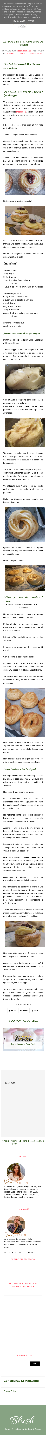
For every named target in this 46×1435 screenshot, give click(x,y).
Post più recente (10, 1141)
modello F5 (21, 112)
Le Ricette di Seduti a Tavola (30, 53)
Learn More (19, 21)
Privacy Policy (10, 1391)
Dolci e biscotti (11, 53)
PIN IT (36, 1011)
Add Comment (38, 51)
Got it (31, 21)
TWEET (25, 1011)
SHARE (14, 1011)
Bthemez (38, 1429)
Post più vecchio (35, 1141)
